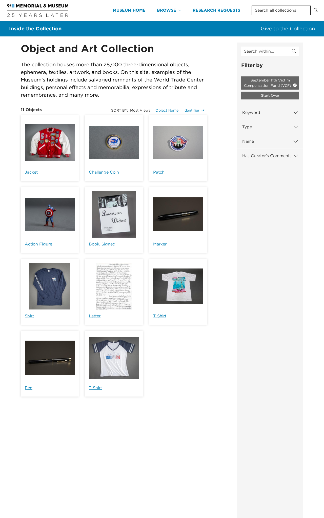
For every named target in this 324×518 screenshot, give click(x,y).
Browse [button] (166, 10)
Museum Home (129, 10)
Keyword (251, 112)
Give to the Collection (288, 29)
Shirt (29, 316)
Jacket (31, 172)
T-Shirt (159, 316)
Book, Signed (102, 244)
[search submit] (294, 51)
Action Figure (38, 244)
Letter (94, 316)
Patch (159, 172)
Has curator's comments (267, 155)
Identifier (191, 110)
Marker (160, 244)
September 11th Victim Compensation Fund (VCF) (268, 83)
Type (247, 127)
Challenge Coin (104, 172)
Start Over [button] (270, 95)
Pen (28, 387)
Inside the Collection (35, 29)
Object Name (166, 110)
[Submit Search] (315, 10)
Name (248, 141)
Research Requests (216, 10)
